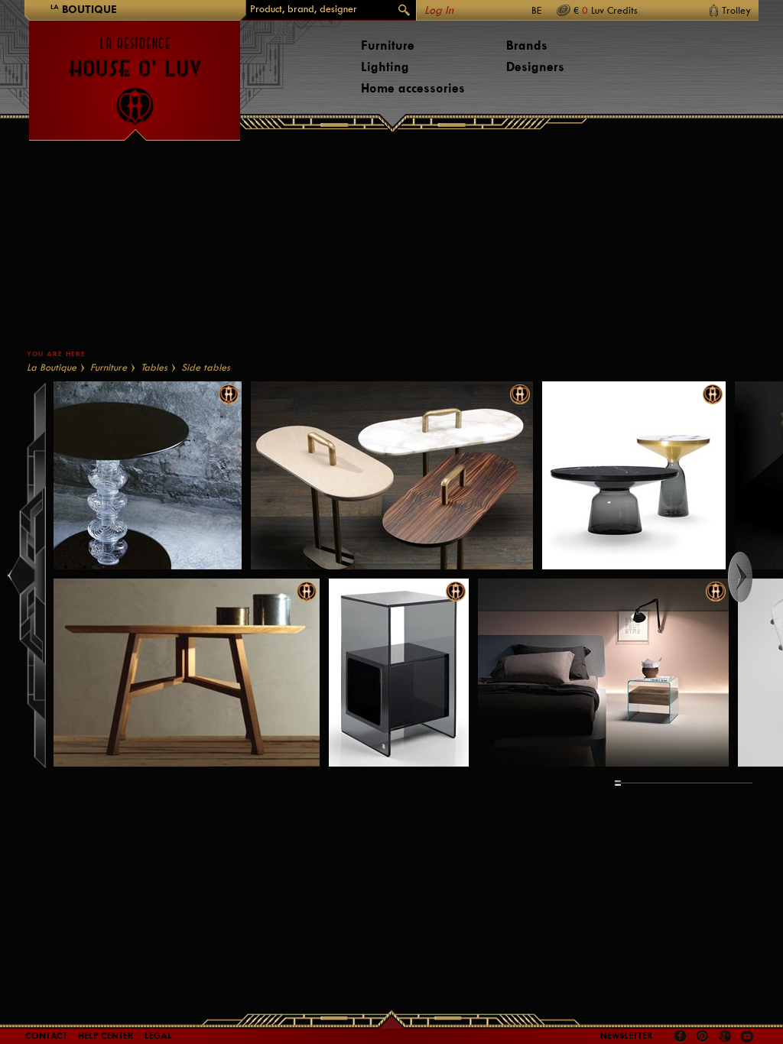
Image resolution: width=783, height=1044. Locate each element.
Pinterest (703, 1036)
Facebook (680, 1036)
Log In (438, 10)
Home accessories (413, 88)
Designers (535, 67)
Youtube (747, 1036)
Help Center (106, 1035)
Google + (727, 1037)
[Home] (134, 73)
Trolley (736, 10)
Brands (526, 45)
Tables (154, 367)
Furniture (387, 45)
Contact (46, 1035)
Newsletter (626, 1035)
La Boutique (51, 367)
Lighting (385, 67)
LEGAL (158, 1035)
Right (754, 577)
